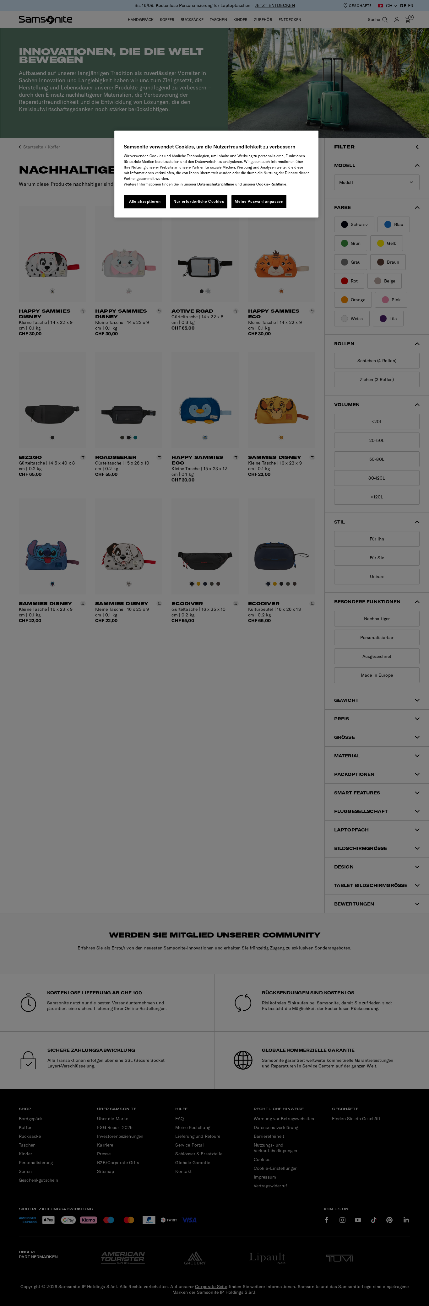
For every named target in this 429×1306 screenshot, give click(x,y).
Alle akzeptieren (145, 201)
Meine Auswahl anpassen (259, 201)
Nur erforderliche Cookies (198, 201)
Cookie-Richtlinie (271, 184)
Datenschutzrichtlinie (215, 184)
